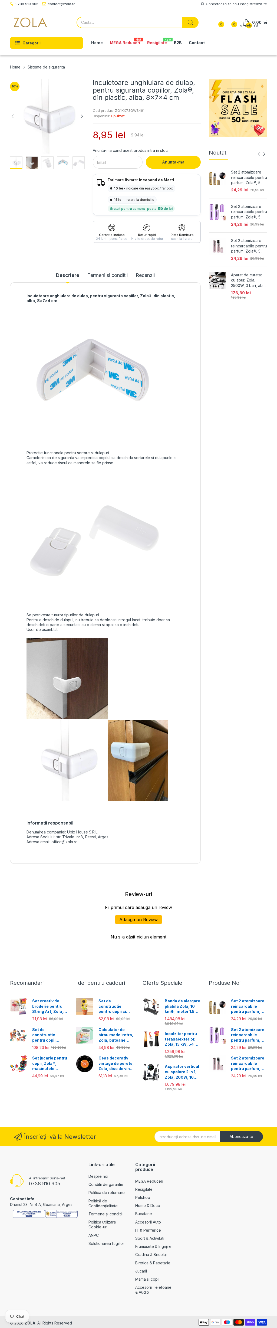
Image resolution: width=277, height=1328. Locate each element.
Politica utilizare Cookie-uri (102, 1224)
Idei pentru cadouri (100, 983)
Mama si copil (147, 1279)
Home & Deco (147, 1205)
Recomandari (27, 983)
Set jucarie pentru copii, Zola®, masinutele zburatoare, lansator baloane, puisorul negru (49, 1063)
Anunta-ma (173, 162)
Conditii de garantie (105, 1184)
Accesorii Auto (148, 1222)
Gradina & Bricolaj (151, 1254)
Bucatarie (143, 1213)
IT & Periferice (148, 1230)
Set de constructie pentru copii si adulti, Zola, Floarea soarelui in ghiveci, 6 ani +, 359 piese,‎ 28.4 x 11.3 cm (116, 1006)
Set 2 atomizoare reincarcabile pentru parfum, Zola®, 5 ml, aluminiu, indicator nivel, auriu (249, 177)
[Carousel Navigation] (261, 154)
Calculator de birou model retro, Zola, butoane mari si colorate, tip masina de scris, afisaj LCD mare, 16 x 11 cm (115, 1035)
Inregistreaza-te (253, 4)
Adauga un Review (138, 919)
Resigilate (144, 1189)
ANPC (93, 1235)
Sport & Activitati (149, 1238)
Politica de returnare (106, 1192)
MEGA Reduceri (149, 1181)
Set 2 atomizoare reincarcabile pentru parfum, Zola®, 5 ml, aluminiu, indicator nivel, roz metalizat (249, 246)
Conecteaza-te (219, 4)
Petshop (142, 1197)
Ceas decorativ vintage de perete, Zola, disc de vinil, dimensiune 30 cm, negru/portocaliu (116, 1063)
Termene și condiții (105, 1214)
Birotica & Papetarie (152, 1263)
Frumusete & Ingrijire (153, 1246)
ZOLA (30, 1323)
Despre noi (98, 1176)
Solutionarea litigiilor (106, 1243)
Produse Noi (224, 983)
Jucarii (141, 1271)
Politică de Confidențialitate (103, 1203)
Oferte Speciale (162, 983)
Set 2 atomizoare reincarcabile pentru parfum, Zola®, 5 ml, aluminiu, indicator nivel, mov (249, 212)
